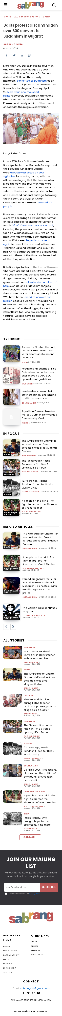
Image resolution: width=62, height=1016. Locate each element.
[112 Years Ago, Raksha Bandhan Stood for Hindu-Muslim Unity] (11, 487)
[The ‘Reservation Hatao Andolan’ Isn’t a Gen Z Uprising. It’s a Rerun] (11, 467)
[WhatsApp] (29, 55)
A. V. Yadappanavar (31, 511)
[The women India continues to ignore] (11, 612)
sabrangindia (13, 44)
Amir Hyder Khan (30, 471)
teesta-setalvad (30, 491)
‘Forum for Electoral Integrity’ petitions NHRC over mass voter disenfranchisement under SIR (40, 352)
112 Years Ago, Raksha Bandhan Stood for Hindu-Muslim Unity (38, 484)
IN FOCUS (11, 433)
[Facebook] (6, 55)
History (7, 494)
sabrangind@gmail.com (34, 988)
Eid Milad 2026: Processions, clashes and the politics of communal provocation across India (40, 775)
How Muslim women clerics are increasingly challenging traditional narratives (39, 395)
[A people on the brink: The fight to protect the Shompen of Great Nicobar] (11, 507)
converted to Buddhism (32, 80)
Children (28, 695)
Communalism (29, 403)
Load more (29, 837)
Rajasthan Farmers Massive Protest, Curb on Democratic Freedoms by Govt (39, 415)
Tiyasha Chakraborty (33, 615)
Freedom (26, 423)
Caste (7, 16)
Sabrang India (31, 714)
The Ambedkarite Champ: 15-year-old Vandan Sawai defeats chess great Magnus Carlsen (40, 446)
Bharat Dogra (31, 828)
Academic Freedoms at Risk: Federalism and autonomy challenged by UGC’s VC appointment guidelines (39, 374)
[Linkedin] (22, 55)
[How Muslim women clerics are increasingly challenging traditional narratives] (11, 397)
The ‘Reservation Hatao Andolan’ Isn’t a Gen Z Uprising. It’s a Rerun (36, 464)
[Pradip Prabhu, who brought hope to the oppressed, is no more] (12, 818)
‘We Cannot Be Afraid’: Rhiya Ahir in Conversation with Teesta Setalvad (39, 655)
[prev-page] (6, 627)
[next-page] (13, 627)
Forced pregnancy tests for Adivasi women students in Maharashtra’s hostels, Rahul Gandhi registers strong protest (40, 586)
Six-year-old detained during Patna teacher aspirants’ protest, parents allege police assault (40, 705)
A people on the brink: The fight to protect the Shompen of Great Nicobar (40, 504)
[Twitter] (14, 55)
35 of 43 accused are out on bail (32, 225)
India (24, 362)
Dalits (47, 16)
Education (27, 384)
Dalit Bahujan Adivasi (27, 16)
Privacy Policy (35, 893)
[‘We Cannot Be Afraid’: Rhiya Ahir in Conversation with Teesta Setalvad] (12, 652)
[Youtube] (38, 993)
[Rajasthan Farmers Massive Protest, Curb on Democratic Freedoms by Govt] (11, 417)
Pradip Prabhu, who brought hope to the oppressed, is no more (37, 821)
